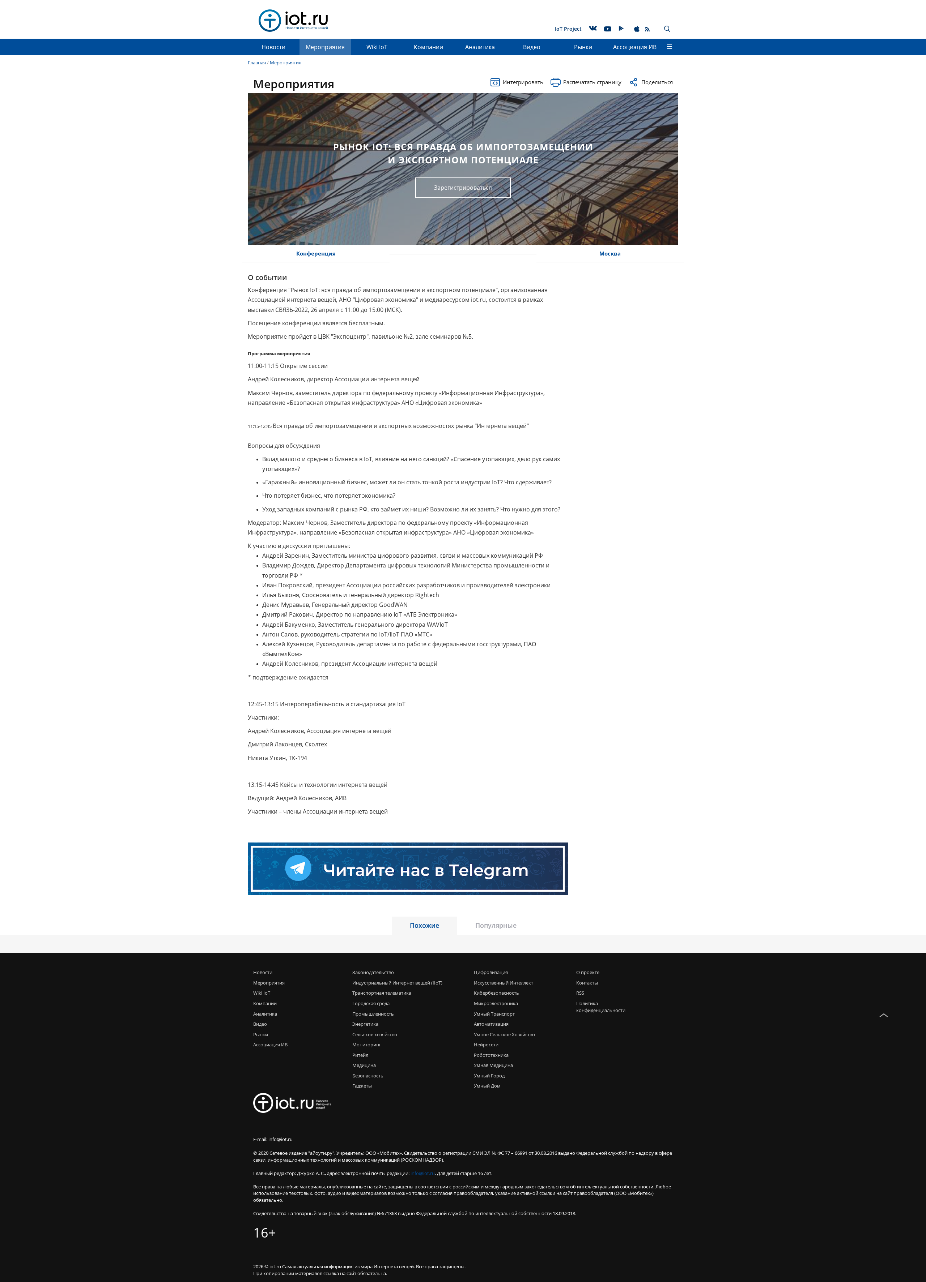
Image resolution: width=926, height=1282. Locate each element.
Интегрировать (523, 82)
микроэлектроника (496, 1003)
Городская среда (371, 1003)
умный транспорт (494, 1014)
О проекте (587, 972)
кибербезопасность (496, 993)
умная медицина (493, 1065)
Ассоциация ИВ (635, 47)
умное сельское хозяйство (504, 1034)
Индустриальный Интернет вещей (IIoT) (397, 982)
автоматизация (491, 1024)
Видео (531, 47)
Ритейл (360, 1055)
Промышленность (373, 1014)
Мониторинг (366, 1044)
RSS (580, 993)
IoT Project (568, 28)
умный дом (487, 1085)
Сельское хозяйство (374, 1034)
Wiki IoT (376, 47)
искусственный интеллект (503, 982)
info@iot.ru (423, 1173)
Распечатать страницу (592, 82)
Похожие (424, 925)
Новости (273, 47)
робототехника (491, 1055)
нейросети (486, 1044)
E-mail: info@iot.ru (273, 1139)
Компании (428, 47)
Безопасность (367, 1075)
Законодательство (373, 972)
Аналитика (480, 47)
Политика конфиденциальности (599, 1006)
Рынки (583, 47)
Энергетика (365, 1024)
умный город (489, 1075)
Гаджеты (362, 1085)
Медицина (364, 1065)
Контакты (587, 982)
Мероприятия (325, 47)
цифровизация (491, 972)
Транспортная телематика (381, 993)
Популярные (496, 925)
